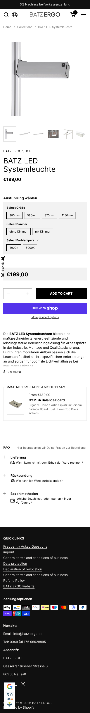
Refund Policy (14, 580)
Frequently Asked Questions (25, 546)
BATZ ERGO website (19, 586)
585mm (32, 215)
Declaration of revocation (22, 569)
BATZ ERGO (41, 703)
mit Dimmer (42, 231)
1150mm (67, 215)
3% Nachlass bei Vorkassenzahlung (45, 4)
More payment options (45, 317)
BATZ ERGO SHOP (17, 151)
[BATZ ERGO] (45, 14)
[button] (6, 14)
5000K (30, 247)
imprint (8, 552)
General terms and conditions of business (35, 558)
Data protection (15, 563)
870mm (49, 215)
